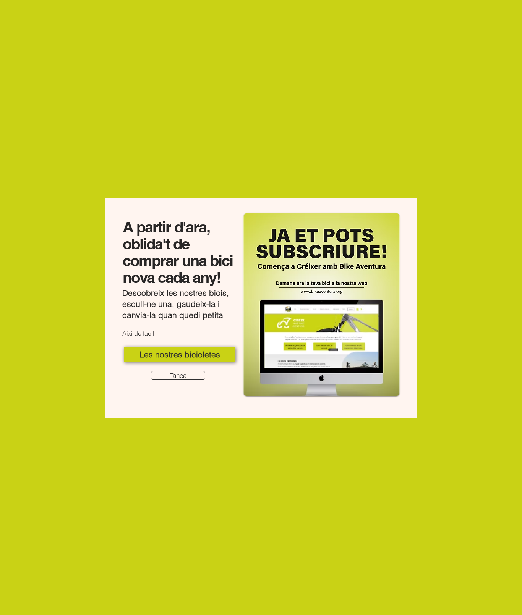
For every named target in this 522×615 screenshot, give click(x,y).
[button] (178, 375)
